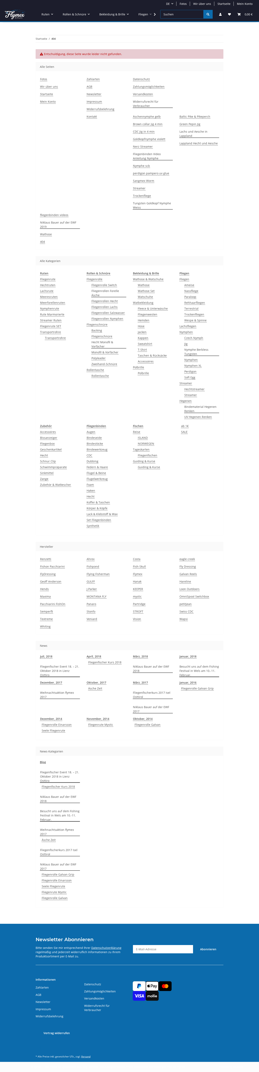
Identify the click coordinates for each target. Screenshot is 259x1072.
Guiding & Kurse (144, 461)
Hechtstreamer (194, 389)
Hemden (143, 320)
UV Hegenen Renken (198, 417)
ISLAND (143, 438)
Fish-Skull (139, 566)
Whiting (45, 626)
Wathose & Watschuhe (148, 279)
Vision (137, 619)
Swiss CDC (186, 611)
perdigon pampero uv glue (151, 173)
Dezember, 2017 (51, 682)
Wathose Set (146, 291)
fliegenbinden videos (54, 215)
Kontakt (92, 116)
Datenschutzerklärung (106, 948)
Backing (96, 330)
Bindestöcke (95, 443)
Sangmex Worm (143, 181)
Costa (136, 559)
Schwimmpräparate (53, 467)
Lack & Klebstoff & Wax (102, 514)
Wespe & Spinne (195, 320)
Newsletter (94, 94)
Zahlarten (93, 79)
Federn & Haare (97, 467)
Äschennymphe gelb (147, 116)
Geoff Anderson (50, 581)
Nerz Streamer (143, 146)
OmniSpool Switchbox (194, 596)
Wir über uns (202, 4)
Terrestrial (191, 308)
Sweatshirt (145, 344)
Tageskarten (141, 449)
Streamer (139, 188)
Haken (91, 490)
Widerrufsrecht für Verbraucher (145, 104)
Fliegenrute (47, 279)
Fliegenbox (47, 443)
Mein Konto (245, 4)
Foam (90, 485)
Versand (85, 1056)
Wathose (46, 234)
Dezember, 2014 (51, 719)
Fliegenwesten (147, 314)
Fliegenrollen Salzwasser (108, 313)
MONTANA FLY (96, 596)
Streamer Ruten (51, 320)
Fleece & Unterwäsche (153, 308)
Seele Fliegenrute (53, 730)
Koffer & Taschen (98, 502)
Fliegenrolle (94, 279)
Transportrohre (50, 332)
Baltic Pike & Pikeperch (194, 116)
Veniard (92, 619)
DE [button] (168, 4)
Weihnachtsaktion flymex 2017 (57, 695)
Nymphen (186, 332)
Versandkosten (143, 94)
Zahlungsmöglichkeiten (149, 86)
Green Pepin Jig (189, 124)
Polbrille (138, 367)
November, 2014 (98, 719)
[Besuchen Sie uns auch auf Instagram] (40, 1047)
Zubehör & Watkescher (55, 485)
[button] (220, 14)
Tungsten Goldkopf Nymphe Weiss (152, 205)
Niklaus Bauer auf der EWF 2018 (151, 669)
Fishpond (93, 566)
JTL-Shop (238, 1067)
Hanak (137, 581)
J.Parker (92, 589)
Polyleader (98, 358)
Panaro (91, 604)
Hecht (44, 455)
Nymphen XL (193, 366)
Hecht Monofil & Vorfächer (102, 344)
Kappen (143, 338)
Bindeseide (94, 438)
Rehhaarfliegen (194, 303)
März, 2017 (140, 682)
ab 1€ (185, 426)
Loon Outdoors (189, 589)
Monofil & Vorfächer (104, 352)
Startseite (224, 4)
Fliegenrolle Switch (104, 285)
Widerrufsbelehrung (100, 109)
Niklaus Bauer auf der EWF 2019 (58, 225)
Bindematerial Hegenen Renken (200, 409)
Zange (44, 479)
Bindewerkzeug (97, 449)
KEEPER (138, 589)
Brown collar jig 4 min (147, 124)
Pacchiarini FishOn (52, 604)
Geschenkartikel (51, 449)
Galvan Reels (188, 574)
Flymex (137, 574)
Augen (91, 432)
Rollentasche (95, 370)
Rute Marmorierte (52, 314)
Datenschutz (141, 79)
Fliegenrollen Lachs (104, 307)
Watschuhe (145, 297)
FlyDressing (48, 574)
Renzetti (45, 559)
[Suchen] (208, 14)
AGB (89, 86)
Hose (141, 326)
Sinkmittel (47, 473)
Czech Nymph (193, 338)
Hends (44, 589)
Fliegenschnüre (97, 324)
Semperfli (46, 611)
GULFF (91, 581)
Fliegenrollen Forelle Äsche (105, 293)
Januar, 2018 (187, 656)
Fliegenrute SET (50, 326)
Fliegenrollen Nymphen (107, 319)
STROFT (138, 611)
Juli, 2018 (46, 656)
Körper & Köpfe (97, 508)
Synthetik (93, 526)
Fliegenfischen (147, 455)
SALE (184, 432)
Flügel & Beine (96, 473)
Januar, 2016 (187, 682)
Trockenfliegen (194, 314)
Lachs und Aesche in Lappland (193, 134)
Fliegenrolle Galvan (147, 725)
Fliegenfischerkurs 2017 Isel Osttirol (151, 695)
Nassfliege (191, 291)
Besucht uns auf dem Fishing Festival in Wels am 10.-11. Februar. (199, 671)
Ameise (189, 285)
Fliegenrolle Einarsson (57, 725)
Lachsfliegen (187, 326)
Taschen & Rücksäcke (152, 355)
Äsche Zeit (95, 688)
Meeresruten (49, 297)
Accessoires (146, 361)
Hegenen (185, 401)
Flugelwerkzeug (97, 479)
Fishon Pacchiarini (52, 566)
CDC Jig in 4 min (144, 131)
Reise (136, 432)
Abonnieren (208, 949)
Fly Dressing (187, 566)
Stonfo (91, 611)
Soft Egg (189, 377)
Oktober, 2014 (143, 719)
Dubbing (92, 461)
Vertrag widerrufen (57, 1033)
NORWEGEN (146, 443)
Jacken (142, 332)
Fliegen (184, 279)
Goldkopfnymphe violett (149, 139)
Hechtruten (47, 285)
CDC (89, 455)
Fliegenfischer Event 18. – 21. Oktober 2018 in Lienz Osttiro (59, 671)
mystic (137, 596)
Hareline (185, 581)
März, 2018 (140, 656)
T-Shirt (142, 350)
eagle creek (187, 559)
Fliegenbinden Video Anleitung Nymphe (147, 156)
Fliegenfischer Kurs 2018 (104, 662)
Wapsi (183, 619)
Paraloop (190, 297)
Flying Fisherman (98, 574)
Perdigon (190, 371)
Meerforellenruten (52, 303)
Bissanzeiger (48, 438)
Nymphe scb (141, 166)
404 (42, 242)
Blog (43, 762)
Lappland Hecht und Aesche (198, 143)
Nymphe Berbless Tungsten (196, 352)
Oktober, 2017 (96, 682)
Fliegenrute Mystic (100, 725)
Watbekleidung (143, 303)
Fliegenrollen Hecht (104, 301)
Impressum (94, 101)
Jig (186, 344)
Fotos (183, 4)
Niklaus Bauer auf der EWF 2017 (151, 709)
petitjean (185, 604)
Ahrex (90, 559)
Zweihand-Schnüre (104, 364)
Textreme (46, 619)
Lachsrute (46, 291)
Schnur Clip (48, 461)
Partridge (139, 604)
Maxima (45, 596)
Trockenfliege (142, 196)
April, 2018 (94, 656)
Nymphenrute (49, 308)
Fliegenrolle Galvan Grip (197, 688)
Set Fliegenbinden (99, 520)
